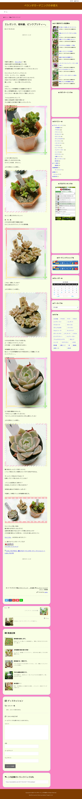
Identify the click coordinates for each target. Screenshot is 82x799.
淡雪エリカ (56, 348)
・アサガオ (56, 130)
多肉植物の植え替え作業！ (21, 650)
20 (54, 292)
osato (46, 592)
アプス (68, 319)
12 (76, 288)
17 (69, 290)
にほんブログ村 (9, 553)
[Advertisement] (26, 47)
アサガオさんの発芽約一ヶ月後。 (67, 45)
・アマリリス (57, 132)
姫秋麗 (46, 589)
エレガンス (40, 588)
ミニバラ (55, 342)
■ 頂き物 (54, 176)
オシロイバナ (56, 324)
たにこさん (18, 62)
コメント (7, 723)
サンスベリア (70, 330)
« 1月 (58, 296)
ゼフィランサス (57, 333)
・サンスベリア (58, 170)
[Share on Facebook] (10, 600)
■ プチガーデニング (23, 588)
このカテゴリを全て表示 (65, 214)
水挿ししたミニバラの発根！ (66, 51)
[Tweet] (6, 600)
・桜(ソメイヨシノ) (59, 158)
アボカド (75, 319)
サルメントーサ (57, 330)
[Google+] (14, 600)
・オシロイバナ (58, 134)
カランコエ (70, 324)
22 (61, 292)
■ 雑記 (54, 172)
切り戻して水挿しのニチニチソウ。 (68, 27)
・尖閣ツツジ (57, 156)
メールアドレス (9, 750)
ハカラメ (75, 333)
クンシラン (70, 327)
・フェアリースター (59, 150)
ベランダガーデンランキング (11, 546)
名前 (6, 743)
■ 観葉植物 (55, 167)
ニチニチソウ (67, 333)
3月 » (72, 296)
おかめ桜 (55, 319)
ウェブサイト (8, 758)
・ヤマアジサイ (58, 154)
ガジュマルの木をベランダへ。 (67, 69)
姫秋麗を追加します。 (20, 639)
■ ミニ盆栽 (55, 163)
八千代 (74, 342)
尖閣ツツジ (63, 345)
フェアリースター (70, 336)
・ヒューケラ (57, 147)
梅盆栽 (74, 345)
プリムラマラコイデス (59, 339)
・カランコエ (57, 136)
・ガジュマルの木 (58, 138)
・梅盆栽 (56, 165)
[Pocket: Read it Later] (17, 600)
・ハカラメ (56, 145)
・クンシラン (57, 141)
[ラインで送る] (21, 600)
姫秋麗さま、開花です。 (21, 661)
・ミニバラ (56, 152)
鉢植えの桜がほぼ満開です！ (66, 57)
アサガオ (62, 319)
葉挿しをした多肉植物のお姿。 (67, 81)
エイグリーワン (57, 322)
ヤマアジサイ (65, 342)
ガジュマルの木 (57, 327)
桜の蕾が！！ (18, 683)
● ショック (56, 174)
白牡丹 (69, 348)
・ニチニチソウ (58, 143)
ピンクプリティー (43, 588)
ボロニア (72, 339)
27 (54, 294)
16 (65, 290)
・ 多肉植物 (32, 588)
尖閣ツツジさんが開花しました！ (67, 39)
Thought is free (49, 795)
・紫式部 (56, 161)
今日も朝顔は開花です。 (21, 672)
